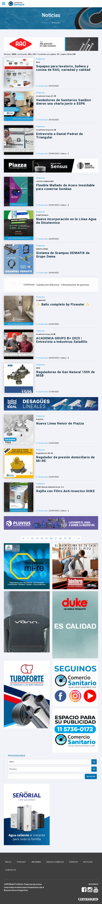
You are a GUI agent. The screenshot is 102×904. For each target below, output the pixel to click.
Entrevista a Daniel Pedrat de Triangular (59, 135)
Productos (40, 59)
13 (37, 538)
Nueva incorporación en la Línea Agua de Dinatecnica (66, 220)
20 (69, 538)
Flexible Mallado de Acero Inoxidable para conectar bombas (65, 187)
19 (65, 538)
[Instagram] (90, 891)
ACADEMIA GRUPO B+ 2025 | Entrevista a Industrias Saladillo (61, 340)
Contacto (10, 870)
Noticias (87, 862)
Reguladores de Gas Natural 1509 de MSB (65, 373)
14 (42, 538)
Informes (36, 862)
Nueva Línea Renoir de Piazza (60, 423)
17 (55, 538)
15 (46, 538)
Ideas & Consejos (55, 862)
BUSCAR (91, 776)
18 (60, 538)
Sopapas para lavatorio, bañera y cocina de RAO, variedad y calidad (63, 68)
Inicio (44, 22)
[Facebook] (84, 891)
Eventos (73, 862)
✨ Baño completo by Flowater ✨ (63, 304)
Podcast (21, 862)
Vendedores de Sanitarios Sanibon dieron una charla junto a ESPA (63, 101)
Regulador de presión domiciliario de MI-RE (65, 459)
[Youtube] (95, 891)
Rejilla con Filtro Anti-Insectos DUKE (65, 491)
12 (32, 538)
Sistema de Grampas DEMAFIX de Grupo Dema (63, 254)
